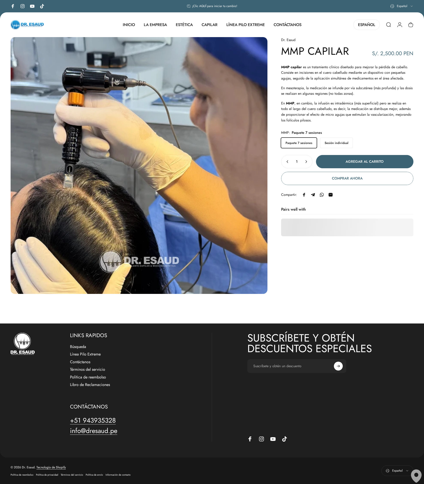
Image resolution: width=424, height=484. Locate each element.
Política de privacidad (47, 474)
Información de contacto (118, 474)
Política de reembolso (88, 377)
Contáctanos (80, 362)
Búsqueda (78, 346)
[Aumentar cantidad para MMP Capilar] (307, 161)
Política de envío (94, 474)
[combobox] (401, 6)
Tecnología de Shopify (51, 467)
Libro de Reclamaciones (90, 384)
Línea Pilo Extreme (85, 354)
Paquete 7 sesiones (299, 143)
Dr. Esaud (288, 39)
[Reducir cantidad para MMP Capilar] (286, 161)
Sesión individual (336, 143)
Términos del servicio (87, 369)
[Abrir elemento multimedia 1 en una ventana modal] (139, 165)
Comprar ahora (347, 178)
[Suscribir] (338, 366)
